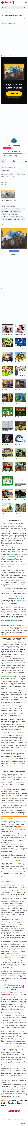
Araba (3, 206)
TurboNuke (16, 219)
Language (23, 1124)
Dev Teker (4, 214)
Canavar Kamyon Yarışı (18, 209)
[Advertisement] (14, 39)
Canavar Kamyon (6, 209)
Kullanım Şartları (9, 1114)
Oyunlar (23, 18)
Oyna (14, 251)
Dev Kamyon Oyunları (14, 145)
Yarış (23, 219)
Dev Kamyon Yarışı (15, 212)
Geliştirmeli (5, 217)
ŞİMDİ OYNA (14, 93)
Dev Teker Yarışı (13, 214)
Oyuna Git (14, 254)
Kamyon (12, 217)
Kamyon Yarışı (19, 217)
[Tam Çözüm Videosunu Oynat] (8, 194)
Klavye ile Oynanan (7, 219)
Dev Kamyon (5, 212)
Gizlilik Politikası (18, 1114)
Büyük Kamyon (11, 206)
